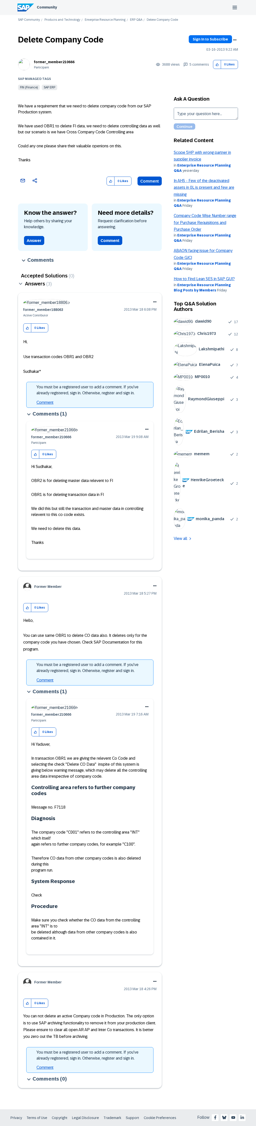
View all (180, 538)
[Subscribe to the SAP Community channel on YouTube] (233, 1118)
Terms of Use (36, 1118)
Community (47, 7)
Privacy (16, 1118)
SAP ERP (49, 87)
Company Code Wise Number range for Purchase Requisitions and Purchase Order (205, 222)
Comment (149, 181)
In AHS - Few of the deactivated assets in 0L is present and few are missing (204, 188)
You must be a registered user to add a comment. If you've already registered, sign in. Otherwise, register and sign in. (87, 390)
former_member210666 (54, 62)
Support (132, 1118)
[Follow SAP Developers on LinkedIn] (242, 1118)
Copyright (60, 1118)
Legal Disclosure (85, 1118)
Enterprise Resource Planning (105, 19)
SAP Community (29, 19)
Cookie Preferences (160, 1118)
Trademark (112, 1118)
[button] (217, 64)
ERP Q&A (136, 19)
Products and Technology (62, 19)
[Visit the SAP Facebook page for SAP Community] (215, 1118)
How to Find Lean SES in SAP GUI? (204, 279)
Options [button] (235, 40)
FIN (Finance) (29, 87)
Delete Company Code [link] (162, 19)
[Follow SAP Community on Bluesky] (224, 1118)
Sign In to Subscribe (210, 39)
